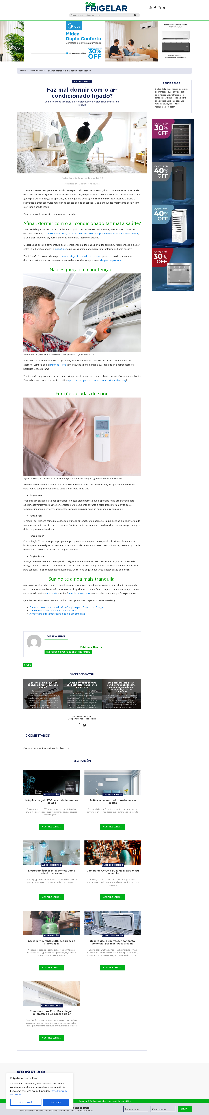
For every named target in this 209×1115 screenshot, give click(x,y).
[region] (39, 1091)
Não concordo (26, 1102)
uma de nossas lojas (79, 593)
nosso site (52, 593)
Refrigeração (51, 795)
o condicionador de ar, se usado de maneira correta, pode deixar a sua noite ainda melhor (91, 233)
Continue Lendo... (51, 827)
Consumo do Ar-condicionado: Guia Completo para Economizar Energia (66, 607)
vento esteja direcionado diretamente (82, 256)
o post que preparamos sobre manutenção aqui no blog (96, 380)
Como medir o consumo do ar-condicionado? (53, 610)
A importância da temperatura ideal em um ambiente (58, 613)
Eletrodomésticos (112, 865)
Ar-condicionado (37, 70)
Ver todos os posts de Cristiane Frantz (68, 652)
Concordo (56, 1102)
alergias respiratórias (111, 260)
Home (23, 70)
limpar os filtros (57, 364)
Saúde (27, 665)
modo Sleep (61, 248)
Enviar (184, 1109)
